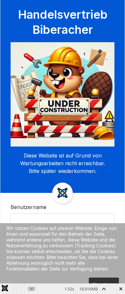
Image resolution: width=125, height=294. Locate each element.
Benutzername (28, 207)
